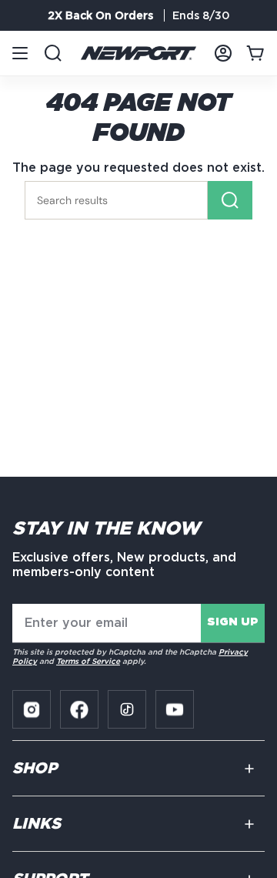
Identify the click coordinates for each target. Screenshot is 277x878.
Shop (34, 768)
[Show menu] (20, 53)
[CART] (255, 53)
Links (36, 824)
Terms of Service (88, 660)
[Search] (230, 200)
